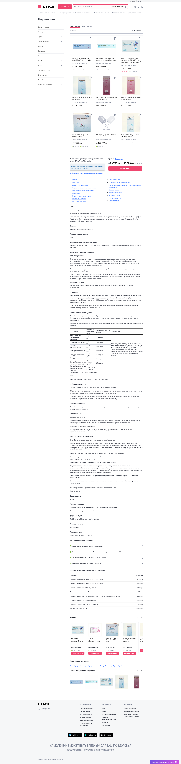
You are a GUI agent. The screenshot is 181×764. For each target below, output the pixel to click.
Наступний (141, 617)
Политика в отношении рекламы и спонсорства (131, 715)
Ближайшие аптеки (86, 708)
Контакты (105, 722)
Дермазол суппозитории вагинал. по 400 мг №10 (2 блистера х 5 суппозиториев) (131, 60)
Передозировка (114, 180)
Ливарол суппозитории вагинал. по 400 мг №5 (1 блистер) (94, 640)
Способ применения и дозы (82, 196)
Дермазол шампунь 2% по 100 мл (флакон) (130, 136)
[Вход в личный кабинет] (134, 6)
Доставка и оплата (86, 714)
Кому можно (42, 75)
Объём (40, 61)
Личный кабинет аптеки (131, 711)
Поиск (75, 6)
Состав (40, 46)
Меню (39, 6)
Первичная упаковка (45, 85)
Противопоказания (79, 201)
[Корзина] (142, 6)
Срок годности (114, 190)
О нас (103, 708)
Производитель (114, 201)
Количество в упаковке (46, 56)
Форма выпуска (43, 41)
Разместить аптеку (130, 708)
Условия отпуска (44, 70)
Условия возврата (86, 717)
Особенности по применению (119, 182)
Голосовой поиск (125, 6)
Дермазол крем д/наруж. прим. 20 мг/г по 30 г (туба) (106, 59)
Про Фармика (106, 725)
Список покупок (138, 6)
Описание (75, 182)
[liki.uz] (48, 7)
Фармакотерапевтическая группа (84, 188)
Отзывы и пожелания (109, 714)
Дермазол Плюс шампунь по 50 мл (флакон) (131, 98)
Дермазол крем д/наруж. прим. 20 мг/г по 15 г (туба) (81, 59)
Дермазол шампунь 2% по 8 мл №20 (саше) (81, 136)
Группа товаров (43, 27)
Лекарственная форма (80, 185)
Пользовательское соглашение (86, 724)
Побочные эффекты (79, 199)
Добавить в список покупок (90, 38)
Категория (41, 32)
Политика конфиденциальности (109, 718)
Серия (40, 37)
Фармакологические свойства (83, 191)
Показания (76, 193)
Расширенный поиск (86, 720)
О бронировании (85, 711)
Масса (40, 65)
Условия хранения (115, 192)
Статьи (104, 711)
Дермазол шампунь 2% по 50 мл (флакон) (129, 640)
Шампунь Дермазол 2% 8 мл (106, 135)
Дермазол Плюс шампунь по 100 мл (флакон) (106, 98)
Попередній (137, 617)
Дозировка (42, 51)
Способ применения (45, 80)
